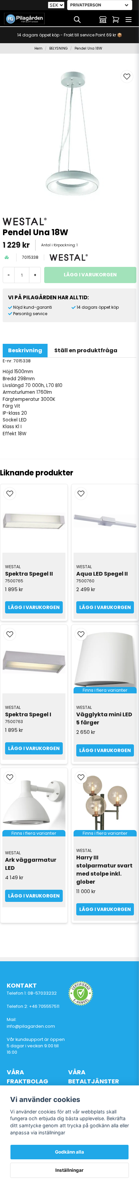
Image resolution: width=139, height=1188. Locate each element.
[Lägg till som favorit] (90, 19)
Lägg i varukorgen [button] (105, 750)
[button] (127, 77)
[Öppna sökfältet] (77, 19)
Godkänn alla (69, 1152)
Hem (38, 48)
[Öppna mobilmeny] (128, 19)
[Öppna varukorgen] (115, 19)
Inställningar (69, 1170)
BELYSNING (58, 48)
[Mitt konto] (102, 19)
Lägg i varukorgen (34, 607)
